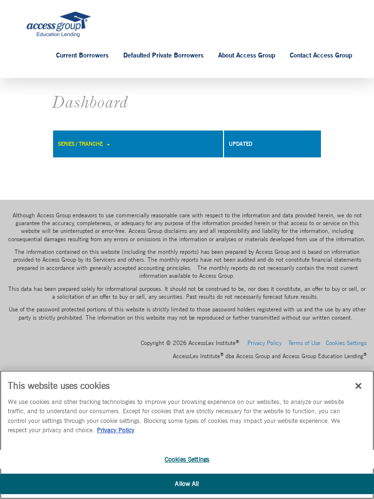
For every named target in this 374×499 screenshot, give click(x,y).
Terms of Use (304, 343)
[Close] (358, 386)
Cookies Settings (187, 459)
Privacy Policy (264, 343)
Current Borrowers (82, 55)
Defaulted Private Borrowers (163, 55)
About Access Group (246, 55)
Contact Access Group (321, 55)
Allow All (187, 483)
